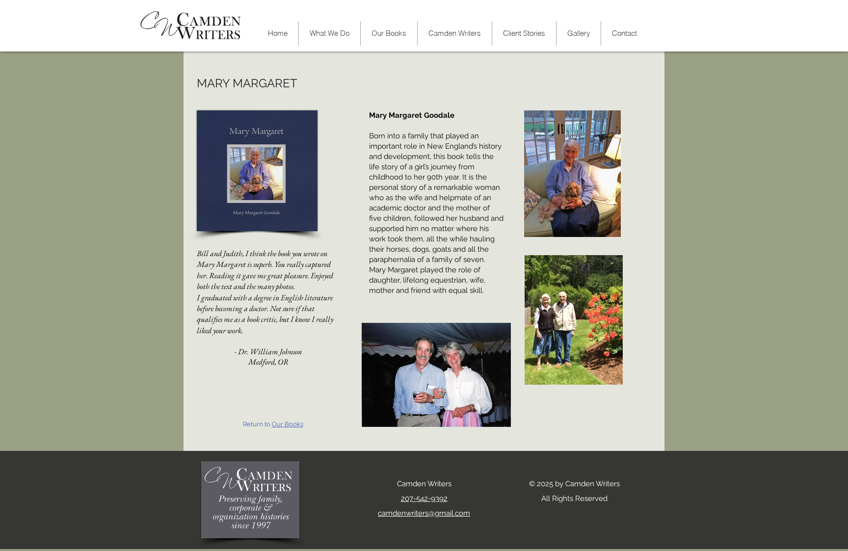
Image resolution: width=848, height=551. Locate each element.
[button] (454, 33)
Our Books (287, 424)
